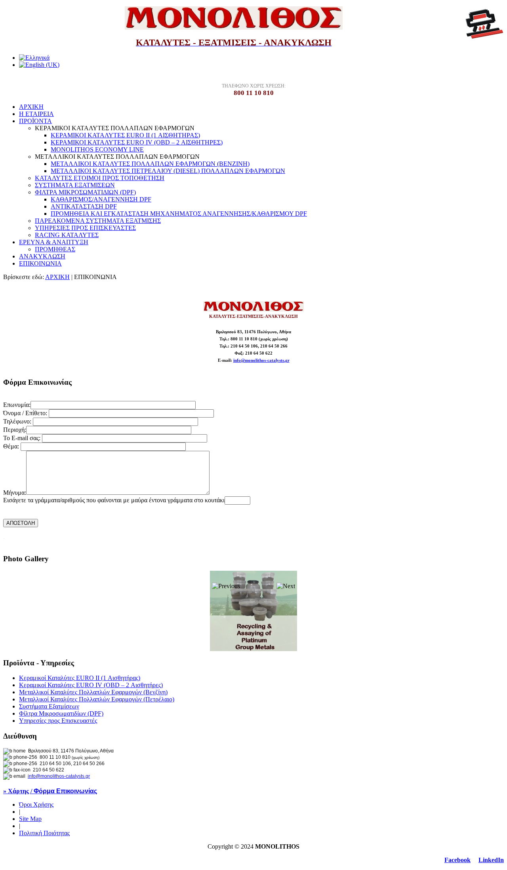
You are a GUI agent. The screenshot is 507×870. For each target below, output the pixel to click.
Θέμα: (12, 446)
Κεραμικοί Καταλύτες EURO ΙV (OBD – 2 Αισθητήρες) (91, 685)
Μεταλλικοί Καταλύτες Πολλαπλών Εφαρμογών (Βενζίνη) (93, 692)
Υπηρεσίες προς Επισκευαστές (58, 720)
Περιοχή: (14, 429)
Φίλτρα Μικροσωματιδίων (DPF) (61, 713)
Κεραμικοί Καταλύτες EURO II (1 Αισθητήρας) (79, 677)
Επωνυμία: (16, 404)
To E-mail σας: (22, 438)
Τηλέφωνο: (18, 421)
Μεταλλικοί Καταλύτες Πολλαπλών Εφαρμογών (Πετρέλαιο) (96, 699)
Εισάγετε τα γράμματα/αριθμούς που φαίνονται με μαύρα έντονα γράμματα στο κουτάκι (114, 500)
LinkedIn (491, 860)
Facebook (457, 860)
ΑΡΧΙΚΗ (57, 277)
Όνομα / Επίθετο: (26, 413)
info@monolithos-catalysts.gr (261, 360)
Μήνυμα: (14, 492)
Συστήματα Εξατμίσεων (49, 706)
